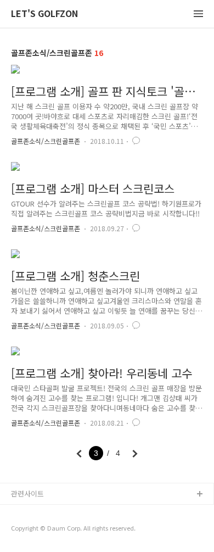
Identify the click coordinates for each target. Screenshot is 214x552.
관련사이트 (27, 493)
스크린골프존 (31, 530)
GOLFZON (28, 512)
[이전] (79, 453)
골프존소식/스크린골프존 (45, 141)
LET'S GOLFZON (44, 14)
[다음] (135, 453)
